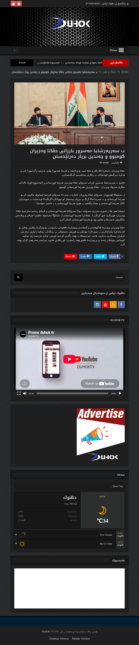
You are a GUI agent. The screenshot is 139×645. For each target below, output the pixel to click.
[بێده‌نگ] (25, 393)
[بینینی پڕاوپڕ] (19, 393)
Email (106, 162)
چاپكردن (115, 162)
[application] (69, 362)
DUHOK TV (47, 631)
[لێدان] (120, 393)
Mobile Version (81, 638)
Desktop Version (59, 638)
